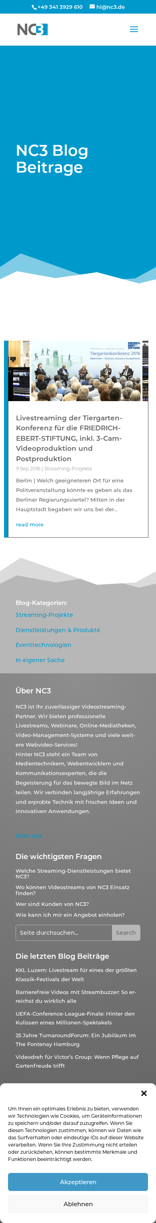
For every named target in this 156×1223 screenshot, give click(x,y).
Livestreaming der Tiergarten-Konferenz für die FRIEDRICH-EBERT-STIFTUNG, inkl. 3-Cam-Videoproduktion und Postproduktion (69, 438)
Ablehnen (78, 1204)
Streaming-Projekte (68, 469)
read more (30, 524)
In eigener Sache (40, 660)
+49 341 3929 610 (60, 7)
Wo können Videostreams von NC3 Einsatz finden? (73, 890)
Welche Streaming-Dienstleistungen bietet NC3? (73, 874)
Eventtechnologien (44, 645)
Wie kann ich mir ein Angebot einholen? (70, 915)
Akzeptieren (78, 1182)
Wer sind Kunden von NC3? (52, 904)
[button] (144, 1093)
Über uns (29, 835)
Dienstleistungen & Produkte (58, 630)
